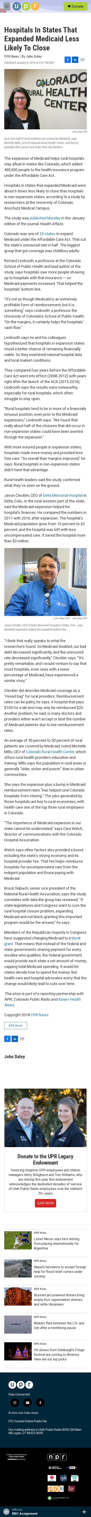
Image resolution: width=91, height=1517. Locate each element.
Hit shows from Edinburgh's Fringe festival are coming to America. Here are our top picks (59, 1354)
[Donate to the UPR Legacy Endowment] (45, 1118)
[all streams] (85, 1511)
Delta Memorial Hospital (63, 495)
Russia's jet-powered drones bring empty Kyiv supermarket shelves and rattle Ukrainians (59, 1299)
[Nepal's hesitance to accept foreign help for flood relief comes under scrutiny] (18, 1268)
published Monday (45, 218)
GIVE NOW (45, 1203)
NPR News (16, 1025)
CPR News (40, 1015)
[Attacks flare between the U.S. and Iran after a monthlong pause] (18, 1324)
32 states (47, 233)
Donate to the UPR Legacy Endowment (45, 1159)
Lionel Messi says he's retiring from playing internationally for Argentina (56, 1243)
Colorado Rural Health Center (50, 752)
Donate (77, 6)
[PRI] (75, 1478)
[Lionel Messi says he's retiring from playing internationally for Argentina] (18, 1240)
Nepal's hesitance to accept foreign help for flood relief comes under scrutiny (60, 1271)
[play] (6, 1512)
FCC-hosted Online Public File (27, 1421)
